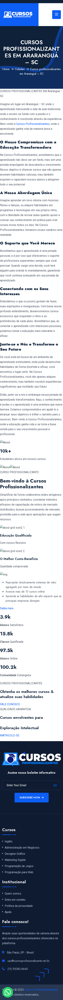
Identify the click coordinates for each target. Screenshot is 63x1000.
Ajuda (8, 912)
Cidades (20, 69)
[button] (7, 992)
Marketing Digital (15, 860)
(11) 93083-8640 (18, 969)
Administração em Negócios (22, 847)
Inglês (8, 841)
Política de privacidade (19, 906)
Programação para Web (19, 872)
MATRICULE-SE (9, 735)
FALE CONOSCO (10, 704)
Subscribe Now (30, 797)
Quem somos (13, 893)
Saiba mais (6, 608)
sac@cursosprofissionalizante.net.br (29, 961)
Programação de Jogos (19, 866)
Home (5, 69)
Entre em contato (15, 899)
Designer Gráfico (15, 853)
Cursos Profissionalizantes (33, 124)
